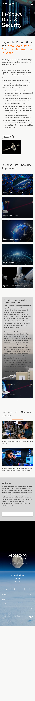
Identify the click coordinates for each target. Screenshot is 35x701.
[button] (32, 4)
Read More (9, 376)
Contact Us (7, 137)
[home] (8, 5)
